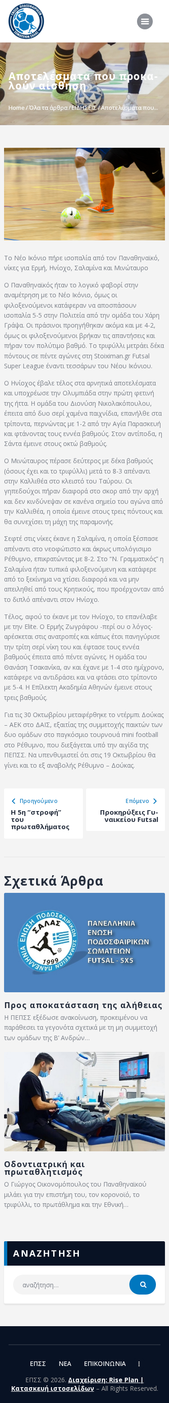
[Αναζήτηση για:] (84, 1285)
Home (17, 107)
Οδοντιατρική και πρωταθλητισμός (44, 1168)
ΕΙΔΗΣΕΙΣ (84, 107)
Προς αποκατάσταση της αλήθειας (83, 1005)
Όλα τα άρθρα (48, 107)
